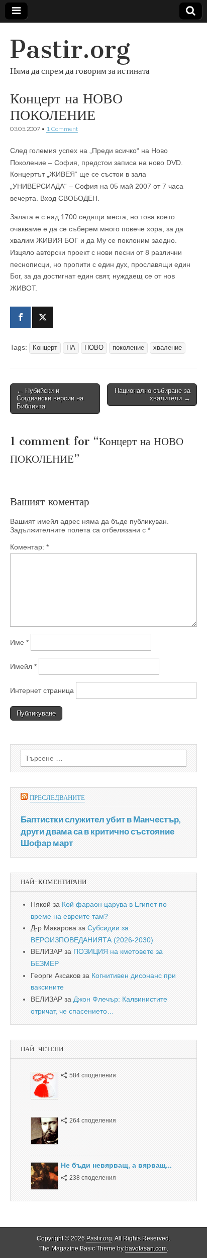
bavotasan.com (146, 1248)
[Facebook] (20, 317)
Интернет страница (42, 690)
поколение (128, 347)
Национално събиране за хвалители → (152, 394)
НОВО (94, 347)
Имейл (23, 666)
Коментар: (29, 547)
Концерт (45, 347)
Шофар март (47, 842)
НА (70, 347)
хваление (167, 347)
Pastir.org (70, 49)
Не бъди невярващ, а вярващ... (116, 1165)
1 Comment (62, 128)
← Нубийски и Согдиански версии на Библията (50, 398)
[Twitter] (42, 317)
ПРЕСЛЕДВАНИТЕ (57, 797)
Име (19, 642)
